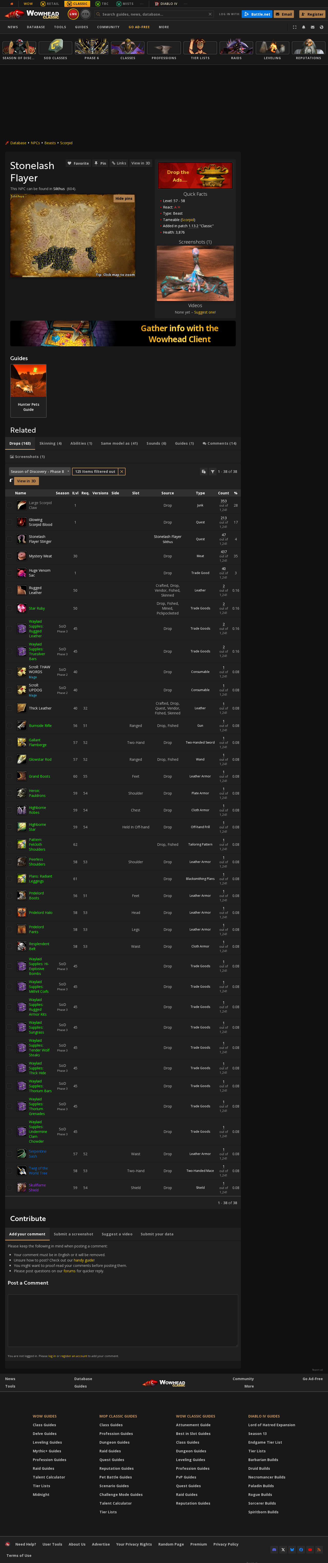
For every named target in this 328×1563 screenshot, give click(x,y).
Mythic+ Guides (47, 1451)
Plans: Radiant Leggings (40, 878)
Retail (53, 4)
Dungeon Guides (114, 1442)
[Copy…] (204, 471)
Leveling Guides (47, 1442)
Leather (200, 590)
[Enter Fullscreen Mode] (295, 27)
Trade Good (200, 573)
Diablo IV (169, 4)
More (249, 1386)
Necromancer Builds (266, 1477)
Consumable (200, 672)
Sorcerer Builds (262, 1503)
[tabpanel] (123, 836)
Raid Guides (43, 1468)
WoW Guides (45, 1416)
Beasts (50, 142)
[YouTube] (310, 1550)
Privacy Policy (226, 1544)
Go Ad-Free (139, 27)
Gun (200, 725)
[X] (283, 1550)
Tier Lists (41, 1485)
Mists (128, 4)
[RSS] (319, 1550)
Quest (200, 522)
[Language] (321, 27)
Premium (198, 1544)
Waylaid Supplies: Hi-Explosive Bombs (39, 966)
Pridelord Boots (36, 895)
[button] (34, 262)
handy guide (84, 1260)
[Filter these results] (213, 471)
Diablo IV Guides (264, 1416)
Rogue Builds (260, 1494)
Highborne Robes (37, 810)
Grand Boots (39, 776)
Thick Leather (40, 708)
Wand (200, 759)
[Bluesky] (292, 1550)
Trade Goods (200, 608)
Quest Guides (111, 1459)
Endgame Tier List (265, 1442)
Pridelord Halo (41, 912)
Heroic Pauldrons (37, 793)
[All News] (12, 4)
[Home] (34, 14)
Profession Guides (49, 1459)
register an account (73, 1356)
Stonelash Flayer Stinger (40, 539)
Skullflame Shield (37, 1187)
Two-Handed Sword (200, 742)
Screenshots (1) (195, 242)
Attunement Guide (193, 1424)
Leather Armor (200, 776)
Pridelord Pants (36, 929)
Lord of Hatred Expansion (271, 1424)
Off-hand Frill (200, 827)
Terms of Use (19, 1555)
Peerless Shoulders (37, 862)
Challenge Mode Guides (121, 1494)
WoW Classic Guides (195, 1416)
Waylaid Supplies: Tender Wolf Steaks (39, 1047)
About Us (77, 1544)
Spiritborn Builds (263, 1511)
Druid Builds (259, 1468)
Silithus (59, 188)
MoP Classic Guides (118, 1416)
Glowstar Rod (40, 759)
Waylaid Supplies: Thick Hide (37, 1068)
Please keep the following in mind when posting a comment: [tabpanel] (67, 1301)
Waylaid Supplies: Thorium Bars (40, 1086)
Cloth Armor (200, 810)
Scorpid (66, 142)
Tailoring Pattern (200, 844)
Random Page (171, 1544)
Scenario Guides (114, 1485)
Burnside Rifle (40, 725)
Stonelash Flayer (167, 536)
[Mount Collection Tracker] (123, 333)
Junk (200, 505)
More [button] (164, 27)
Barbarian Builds (263, 1459)
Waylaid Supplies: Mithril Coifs (39, 986)
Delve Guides (45, 1433)
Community (108, 27)
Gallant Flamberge (38, 742)
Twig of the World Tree (38, 1170)
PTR (85, 14)
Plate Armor (200, 793)
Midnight (41, 1494)
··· (142, 4)
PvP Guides (186, 1477)
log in (52, 1356)
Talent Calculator (49, 1477)
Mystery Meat (40, 556)
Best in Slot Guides (193, 1433)
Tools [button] (60, 27)
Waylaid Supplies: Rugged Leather (36, 628)
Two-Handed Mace (200, 1171)
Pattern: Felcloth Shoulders (37, 844)
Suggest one (204, 312)
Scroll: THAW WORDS (39, 669)
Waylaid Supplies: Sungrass (36, 1027)
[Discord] (274, 1550)
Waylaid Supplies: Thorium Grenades (37, 1106)
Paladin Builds (261, 1485)
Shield (200, 1187)
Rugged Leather (35, 590)
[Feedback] (312, 27)
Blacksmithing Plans (200, 879)
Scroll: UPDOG (35, 687)
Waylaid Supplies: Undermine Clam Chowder (38, 1131)
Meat (200, 556)
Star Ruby (37, 608)
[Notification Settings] (304, 27)
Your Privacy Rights (134, 1544)
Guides (81, 27)
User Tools (52, 1544)
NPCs (35, 142)
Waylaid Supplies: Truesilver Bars (37, 651)
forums (70, 1270)
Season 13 (257, 1433)
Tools (10, 1386)
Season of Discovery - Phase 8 (37, 471)
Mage (33, 677)
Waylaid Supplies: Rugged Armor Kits (38, 1007)
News (13, 27)
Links (121, 163)
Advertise (101, 1544)
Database (36, 27)
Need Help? (25, 1544)
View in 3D (140, 163)
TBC (105, 4)
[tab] (20, 443)
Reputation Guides (116, 1468)
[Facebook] (301, 1550)
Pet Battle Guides (115, 1477)
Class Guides (44, 1424)
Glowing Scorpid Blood (40, 522)
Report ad (317, 1370)
